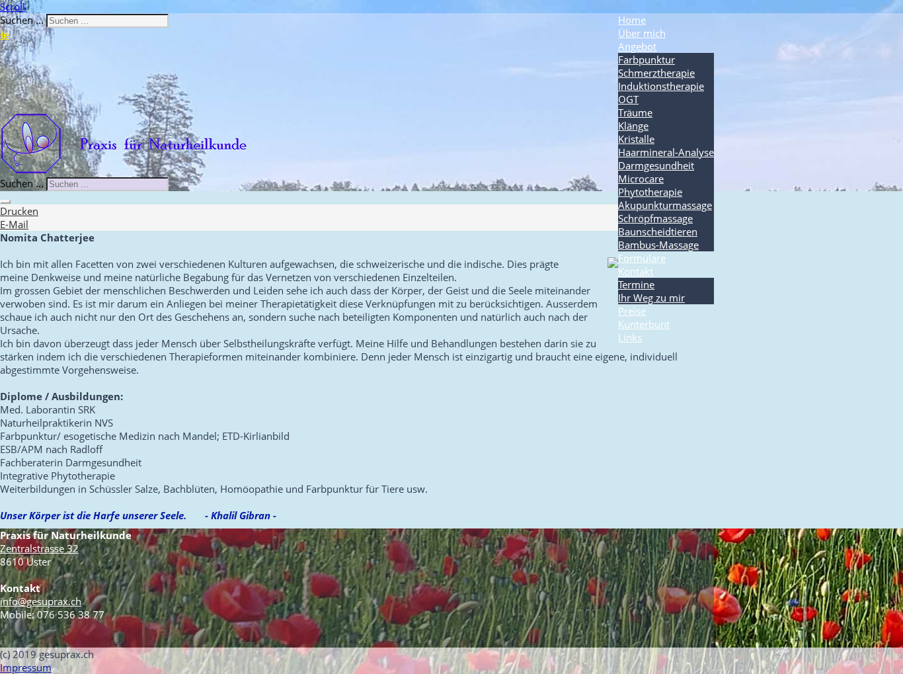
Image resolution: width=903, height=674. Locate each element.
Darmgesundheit (656, 165)
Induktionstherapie (661, 86)
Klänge (633, 125)
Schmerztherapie (656, 72)
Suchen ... (22, 19)
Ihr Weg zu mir (651, 297)
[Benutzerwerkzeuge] (5, 202)
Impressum (26, 667)
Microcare (641, 178)
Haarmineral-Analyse (666, 152)
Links (630, 337)
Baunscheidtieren (657, 231)
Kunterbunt (644, 324)
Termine (636, 284)
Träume (635, 112)
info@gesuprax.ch (40, 601)
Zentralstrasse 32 (39, 548)
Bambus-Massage (658, 244)
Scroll (12, 6)
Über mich (642, 33)
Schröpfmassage (655, 218)
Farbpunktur (646, 59)
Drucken (19, 211)
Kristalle (636, 139)
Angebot (637, 46)
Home (632, 19)
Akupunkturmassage (665, 205)
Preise (632, 310)
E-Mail (14, 224)
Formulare (642, 258)
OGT (628, 99)
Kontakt (635, 271)
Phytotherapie (650, 191)
